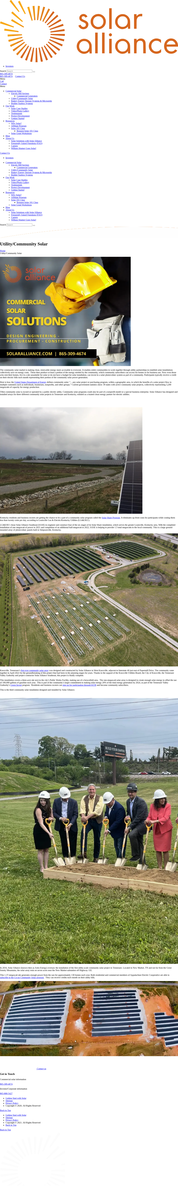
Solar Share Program (111, 518)
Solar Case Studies (19, 108)
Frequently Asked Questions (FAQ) (26, 143)
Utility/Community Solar (22, 98)
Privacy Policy (12, 1103)
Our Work (10, 106)
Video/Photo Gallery (20, 111)
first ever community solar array (35, 670)
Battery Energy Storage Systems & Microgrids (31, 101)
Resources (10, 121)
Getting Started (17, 118)
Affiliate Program (18, 126)
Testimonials (16, 113)
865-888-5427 (6, 1093)
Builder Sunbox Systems (22, 103)
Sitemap (9, 1101)
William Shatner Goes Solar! (23, 148)
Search (3, 71)
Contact (3, 84)
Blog (8, 136)
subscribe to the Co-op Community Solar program (22, 977)
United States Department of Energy (30, 382)
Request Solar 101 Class (27, 131)
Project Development (20, 116)
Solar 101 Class (18, 128)
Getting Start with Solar (16, 1098)
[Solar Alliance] (89, 61)
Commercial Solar (13, 91)
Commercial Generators (27, 96)
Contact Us (20, 76)
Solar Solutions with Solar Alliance (26, 141)
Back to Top (5, 1110)
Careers (14, 146)
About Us (10, 138)
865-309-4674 (6, 74)
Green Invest (16, 685)
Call (2, 81)
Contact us (41, 1069)
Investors (9, 66)
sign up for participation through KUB (79, 685)
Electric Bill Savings (20, 93)
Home (2, 251)
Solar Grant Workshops (21, 133)
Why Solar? (16, 123)
